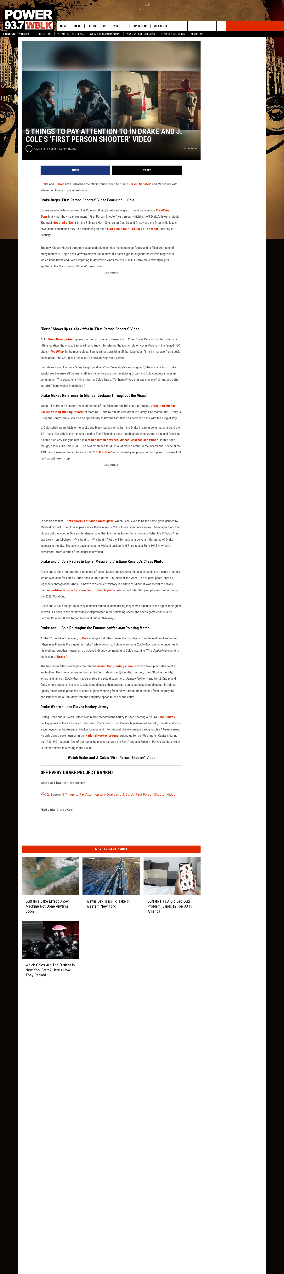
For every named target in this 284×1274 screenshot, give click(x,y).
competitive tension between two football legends (80, 590)
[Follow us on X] (211, 26)
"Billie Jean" (103, 452)
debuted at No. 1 (64, 223)
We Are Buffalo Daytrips (105, 33)
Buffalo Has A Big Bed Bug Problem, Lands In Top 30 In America (169, 906)
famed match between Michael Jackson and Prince (123, 440)
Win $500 (24, 33)
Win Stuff (119, 26)
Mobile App (197, 33)
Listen (92, 26)
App (104, 26)
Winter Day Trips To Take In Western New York (108, 904)
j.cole (69, 809)
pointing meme (115, 666)
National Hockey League (101, 735)
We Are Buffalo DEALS (70, 33)
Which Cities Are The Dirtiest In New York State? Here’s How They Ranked (50, 970)
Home (63, 26)
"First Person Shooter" (135, 184)
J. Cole (59, 184)
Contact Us (140, 26)
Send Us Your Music (173, 33)
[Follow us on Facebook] (192, 26)
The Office (56, 351)
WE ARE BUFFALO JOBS (167, 26)
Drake (44, 184)
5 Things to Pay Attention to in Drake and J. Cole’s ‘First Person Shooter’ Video (118, 794)
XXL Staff (38, 148)
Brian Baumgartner (61, 339)
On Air (77, 26)
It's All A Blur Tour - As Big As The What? (132, 229)
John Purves (166, 717)
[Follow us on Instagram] (202, 26)
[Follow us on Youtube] (221, 26)
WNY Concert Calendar (140, 33)
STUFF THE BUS (43, 33)
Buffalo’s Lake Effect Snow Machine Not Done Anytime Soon (47, 906)
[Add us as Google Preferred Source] (182, 26)
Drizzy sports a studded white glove (89, 521)
